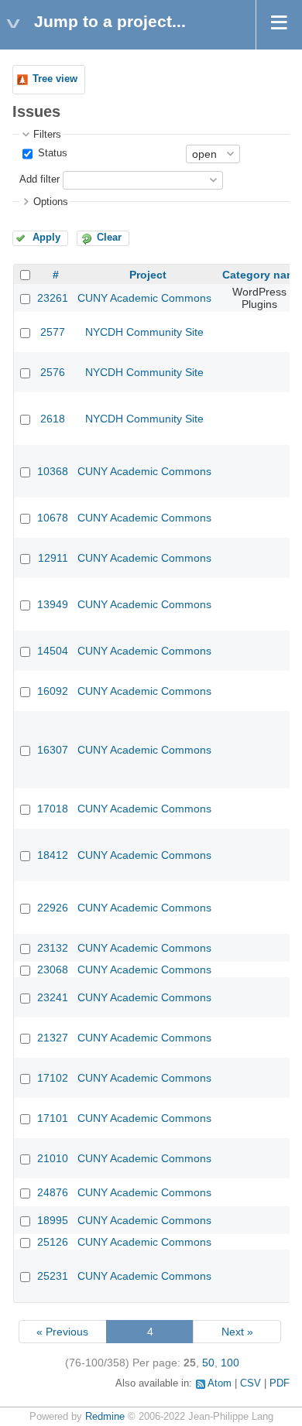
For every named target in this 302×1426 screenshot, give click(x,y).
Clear (109, 237)
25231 (52, 1276)
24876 (52, 1192)
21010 (52, 1158)
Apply (46, 237)
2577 (52, 332)
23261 (52, 298)
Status (51, 153)
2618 (52, 418)
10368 (52, 471)
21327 (52, 1037)
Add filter (39, 179)
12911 (53, 558)
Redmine (105, 1416)
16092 (52, 691)
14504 (52, 651)
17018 (52, 808)
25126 (52, 1242)
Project (147, 274)
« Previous (62, 1331)
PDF (279, 1383)
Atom (220, 1383)
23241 (52, 997)
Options (50, 202)
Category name (262, 274)
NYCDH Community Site (144, 332)
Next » (237, 1331)
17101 (52, 1118)
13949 (52, 604)
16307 (52, 750)
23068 (52, 969)
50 (208, 1362)
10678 (52, 517)
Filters (47, 134)
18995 (52, 1220)
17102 (52, 1078)
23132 (52, 948)
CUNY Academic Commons (144, 298)
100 (230, 1362)
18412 (52, 855)
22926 (52, 907)
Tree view (55, 79)
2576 (52, 372)
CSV (250, 1383)
